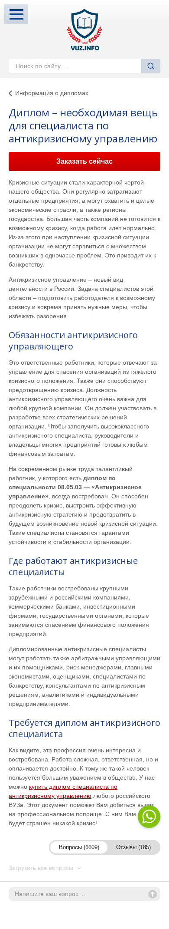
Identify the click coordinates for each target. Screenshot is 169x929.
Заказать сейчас (84, 161)
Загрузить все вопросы (42, 867)
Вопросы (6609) (79, 847)
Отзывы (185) (133, 847)
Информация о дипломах (51, 92)
